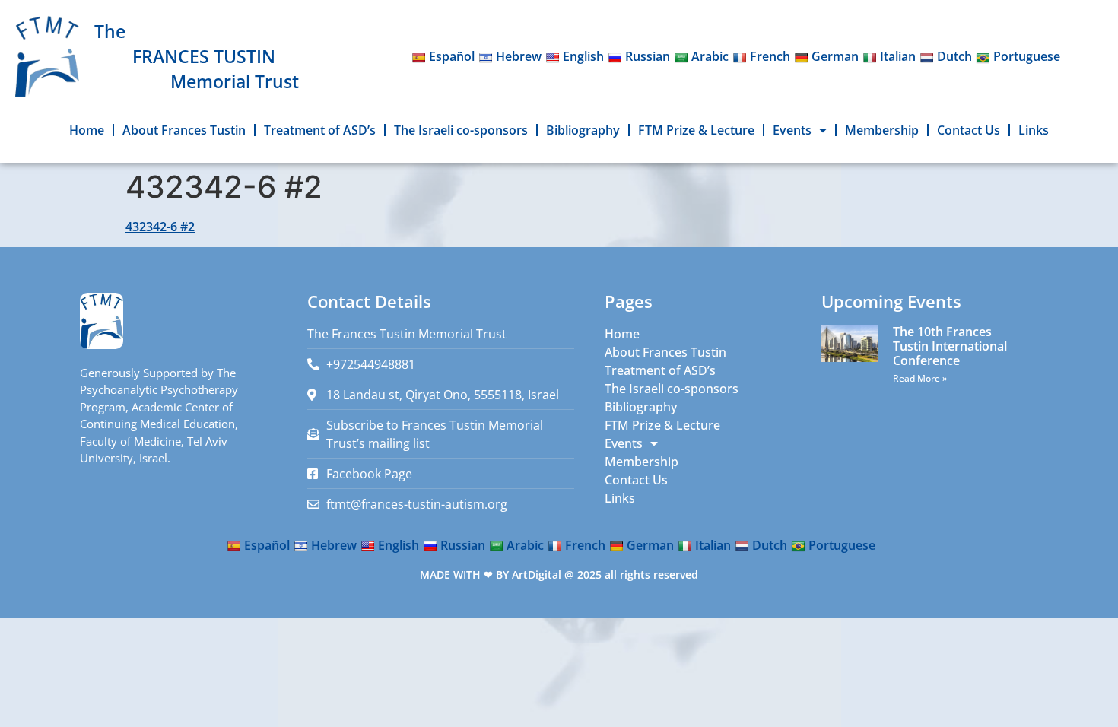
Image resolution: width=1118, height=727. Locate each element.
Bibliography (583, 130)
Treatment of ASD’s (320, 130)
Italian (898, 56)
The (109, 31)
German (835, 56)
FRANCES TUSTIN (203, 56)
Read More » (920, 378)
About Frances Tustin (184, 130)
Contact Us (968, 130)
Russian (647, 56)
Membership (882, 130)
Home (86, 130)
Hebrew (519, 56)
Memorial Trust (234, 81)
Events (792, 130)
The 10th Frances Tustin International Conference (950, 346)
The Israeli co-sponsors (461, 130)
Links (1033, 130)
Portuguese (1026, 56)
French (770, 56)
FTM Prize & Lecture (696, 130)
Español (452, 56)
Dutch (954, 56)
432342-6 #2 (160, 226)
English (583, 56)
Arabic (710, 56)
